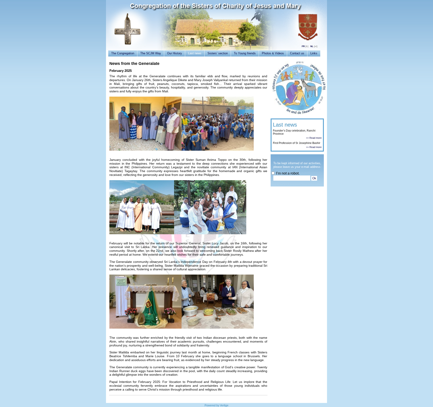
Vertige (224, 405)
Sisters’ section (217, 53)
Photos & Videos (273, 53)
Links (313, 53)
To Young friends (245, 53)
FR (303, 46)
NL (311, 46)
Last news (194, 53)
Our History (174, 53)
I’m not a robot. (287, 173)
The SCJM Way (150, 53)
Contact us (297, 53)
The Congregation (122, 53)
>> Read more (314, 137)
